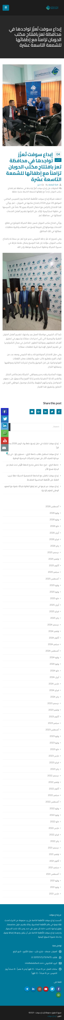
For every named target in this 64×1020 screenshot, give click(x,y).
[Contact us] (5, 447)
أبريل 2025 (54, 605)
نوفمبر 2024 (53, 631)
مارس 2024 (54, 684)
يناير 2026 (54, 546)
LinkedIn (45, 411)
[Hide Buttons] (7, 453)
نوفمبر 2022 (53, 782)
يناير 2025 (54, 618)
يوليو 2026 (54, 513)
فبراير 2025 (54, 611)
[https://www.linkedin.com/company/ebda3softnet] (5, 426)
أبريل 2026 (54, 533)
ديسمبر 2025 (53, 552)
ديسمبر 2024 (53, 625)
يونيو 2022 (54, 815)
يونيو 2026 (54, 520)
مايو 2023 (54, 749)
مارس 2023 (54, 756)
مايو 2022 (54, 822)
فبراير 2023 (54, 763)
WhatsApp (58, 994)
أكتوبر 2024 (54, 638)
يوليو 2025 (54, 585)
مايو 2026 (54, 526)
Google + (38, 411)
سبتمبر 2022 (53, 795)
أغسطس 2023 (52, 730)
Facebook (58, 411)
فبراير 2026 (54, 539)
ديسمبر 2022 (53, 776)
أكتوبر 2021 (54, 861)
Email (32, 411)
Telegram (27, 989)
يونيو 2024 (54, 664)
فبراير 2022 (54, 835)
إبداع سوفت (51, 1016)
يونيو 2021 (54, 887)
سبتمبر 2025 (53, 572)
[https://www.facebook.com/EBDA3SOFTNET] (5, 411)
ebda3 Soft (53, 185)
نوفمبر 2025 (53, 559)
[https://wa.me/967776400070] (5, 433)
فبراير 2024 (54, 690)
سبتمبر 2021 (53, 867)
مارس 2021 (54, 894)
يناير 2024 (54, 697)
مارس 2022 (54, 828)
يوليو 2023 (54, 736)
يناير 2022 (54, 841)
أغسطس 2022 (52, 802)
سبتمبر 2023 (53, 723)
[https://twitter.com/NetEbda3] (5, 418)
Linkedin (33, 989)
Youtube (45, 989)
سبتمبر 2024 (53, 644)
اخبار (39, 185)
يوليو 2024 (54, 657)
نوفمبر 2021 (54, 854)
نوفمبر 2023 (53, 710)
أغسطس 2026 (52, 506)
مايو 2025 (54, 598)
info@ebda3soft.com (34, 963)
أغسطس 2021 (52, 874)
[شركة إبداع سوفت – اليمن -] (52, 7)
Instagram (39, 989)
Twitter (52, 411)
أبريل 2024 (54, 677)
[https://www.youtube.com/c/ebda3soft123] (5, 440)
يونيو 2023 (54, 743)
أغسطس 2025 (52, 579)
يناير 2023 (54, 769)
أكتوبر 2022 (54, 789)
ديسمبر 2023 (53, 703)
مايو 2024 (54, 671)
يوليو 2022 (54, 808)
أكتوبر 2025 (54, 565)
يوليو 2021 (54, 881)
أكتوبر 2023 (54, 717)
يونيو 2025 (54, 592)
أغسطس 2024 (52, 651)
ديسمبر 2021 (53, 848)
